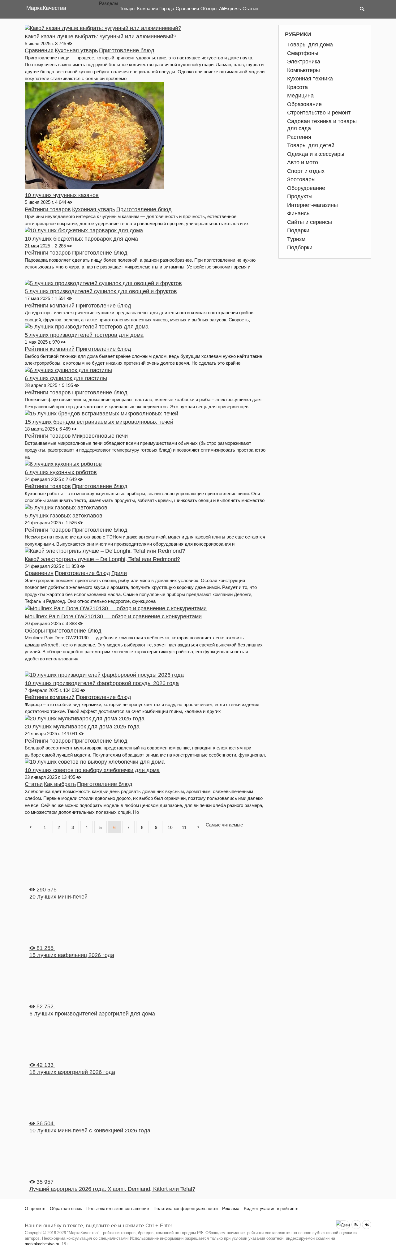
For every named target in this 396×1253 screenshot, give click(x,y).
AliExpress (230, 8)
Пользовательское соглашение (117, 1208)
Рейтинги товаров (48, 209)
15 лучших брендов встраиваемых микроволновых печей (99, 422)
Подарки (298, 230)
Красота (297, 87)
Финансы (299, 213)
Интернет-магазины (312, 205)
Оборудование (306, 188)
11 (184, 827)
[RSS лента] (356, 1224)
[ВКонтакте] (366, 1224)
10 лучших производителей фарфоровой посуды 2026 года (102, 683)
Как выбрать (60, 784)
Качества (46, 8)
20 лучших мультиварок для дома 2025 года (82, 726)
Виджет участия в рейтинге (271, 1208)
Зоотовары (301, 179)
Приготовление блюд (126, 50)
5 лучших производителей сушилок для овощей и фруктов (101, 291)
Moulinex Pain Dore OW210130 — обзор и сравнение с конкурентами (113, 616)
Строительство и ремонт (319, 112)
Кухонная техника (310, 78)
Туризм (296, 239)
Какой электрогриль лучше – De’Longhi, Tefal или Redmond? (102, 559)
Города (166, 8)
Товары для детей (310, 145)
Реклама (230, 1208)
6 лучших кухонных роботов (61, 472)
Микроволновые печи (100, 436)
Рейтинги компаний (50, 306)
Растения (299, 137)
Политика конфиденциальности (185, 1208)
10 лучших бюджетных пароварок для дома (81, 239)
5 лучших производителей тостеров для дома (84, 335)
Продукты (299, 196)
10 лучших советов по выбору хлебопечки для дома (92, 770)
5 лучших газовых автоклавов (63, 516)
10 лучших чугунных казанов (62, 195)
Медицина (300, 95)
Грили (119, 573)
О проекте (35, 1208)
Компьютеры (303, 70)
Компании (147, 8)
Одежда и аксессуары (315, 154)
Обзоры (208, 8)
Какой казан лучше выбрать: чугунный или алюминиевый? (100, 36)
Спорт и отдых (306, 171)
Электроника (303, 61)
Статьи (250, 8)
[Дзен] (343, 1224)
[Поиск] (362, 9)
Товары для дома (310, 44)
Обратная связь (66, 1208)
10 (170, 827)
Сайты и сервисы (309, 222)
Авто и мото (302, 162)
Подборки (299, 247)
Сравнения (187, 8)
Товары (128, 8)
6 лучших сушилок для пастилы (66, 378)
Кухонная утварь (76, 50)
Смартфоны (302, 53)
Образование (304, 104)
